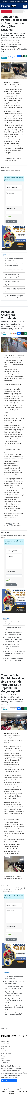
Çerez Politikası (19, 1091)
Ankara (7, 1056)
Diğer (2, 1058)
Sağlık (3, 1048)
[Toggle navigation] (25, 6)
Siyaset (4, 709)
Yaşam (3, 1053)
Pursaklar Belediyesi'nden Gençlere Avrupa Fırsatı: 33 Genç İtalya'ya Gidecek (15, 290)
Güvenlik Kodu (10, 208)
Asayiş (4, 334)
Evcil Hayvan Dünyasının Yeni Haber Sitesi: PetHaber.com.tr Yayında (13, 283)
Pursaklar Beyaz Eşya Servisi (5, 1061)
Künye (25, 1092)
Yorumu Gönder (11, 221)
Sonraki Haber (4, 1029)
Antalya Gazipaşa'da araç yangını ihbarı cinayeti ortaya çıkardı (14, 296)
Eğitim (7, 1044)
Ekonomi (7, 1046)
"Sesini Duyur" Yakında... (9, 1081)
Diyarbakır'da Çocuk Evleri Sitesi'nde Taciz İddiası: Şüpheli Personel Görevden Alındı (13, 276)
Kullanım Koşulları (11, 1092)
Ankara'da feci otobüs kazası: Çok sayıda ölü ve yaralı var (14, 264)
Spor (2, 1046)
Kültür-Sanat (3, 58)
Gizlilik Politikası (5, 1091)
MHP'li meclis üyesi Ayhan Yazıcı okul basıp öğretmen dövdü (14, 270)
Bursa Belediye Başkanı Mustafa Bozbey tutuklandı (14, 259)
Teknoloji (8, 1053)
